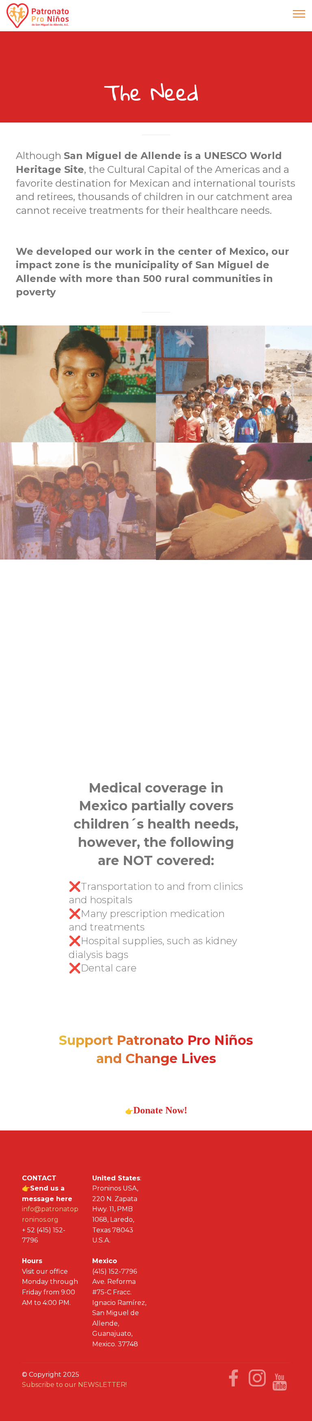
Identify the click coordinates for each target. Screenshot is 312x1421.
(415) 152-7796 (114, 1271)
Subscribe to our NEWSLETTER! (74, 1385)
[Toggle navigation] (299, 13)
